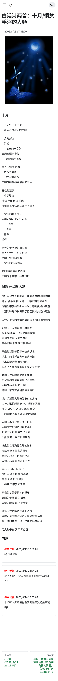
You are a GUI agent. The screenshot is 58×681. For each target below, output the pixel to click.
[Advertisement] (29, 631)
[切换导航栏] (5, 5)
